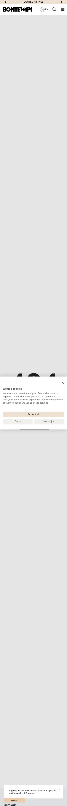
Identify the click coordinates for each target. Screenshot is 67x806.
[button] (6, 2)
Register (14, 800)
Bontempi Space (33, 2)
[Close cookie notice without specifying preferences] (62, 383)
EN (47, 9)
